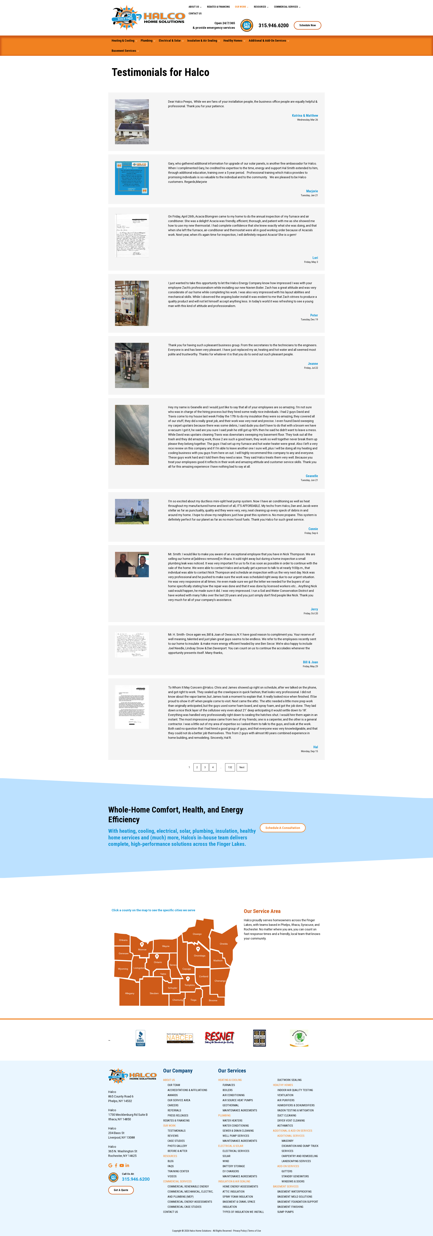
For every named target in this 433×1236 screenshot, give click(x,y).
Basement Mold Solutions (294, 1196)
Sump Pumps (285, 1212)
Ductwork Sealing (289, 1080)
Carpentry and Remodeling (300, 1156)
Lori (315, 258)
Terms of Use (254, 1230)
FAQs (171, 1166)
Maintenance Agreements (240, 1110)
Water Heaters (232, 1120)
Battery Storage (234, 1166)
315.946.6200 (274, 25)
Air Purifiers (285, 1100)
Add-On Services (288, 1166)
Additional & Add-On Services (267, 40)
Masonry (287, 1140)
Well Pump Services (236, 1135)
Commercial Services (286, 6)
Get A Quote (121, 1190)
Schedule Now (307, 25)
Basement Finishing (290, 1206)
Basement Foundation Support (297, 1201)
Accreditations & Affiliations (187, 1090)
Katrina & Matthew (305, 115)
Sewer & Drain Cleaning (238, 1130)
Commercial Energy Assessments (190, 1201)
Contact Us (195, 13)
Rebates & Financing (218, 6)
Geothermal (231, 1105)
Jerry (314, 609)
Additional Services (290, 1135)
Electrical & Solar (170, 40)
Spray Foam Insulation (238, 1196)
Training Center (178, 1171)
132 (230, 767)
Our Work (240, 6)
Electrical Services (236, 1151)
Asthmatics (285, 1125)
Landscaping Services (296, 1161)
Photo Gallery (177, 1146)
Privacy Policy (240, 1230)
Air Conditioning (234, 1095)
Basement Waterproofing (294, 1191)
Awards (173, 1095)
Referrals (174, 1110)
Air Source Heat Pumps (238, 1100)
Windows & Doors (293, 1181)
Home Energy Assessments (240, 1186)
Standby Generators (295, 1176)
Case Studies (176, 1140)
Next (242, 767)
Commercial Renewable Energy (188, 1186)
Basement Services (124, 50)
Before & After (177, 1151)
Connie (313, 529)
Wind (226, 1161)
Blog (171, 1161)
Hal (315, 747)
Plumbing (146, 40)
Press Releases (178, 1115)
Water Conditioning (236, 1125)
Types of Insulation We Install (243, 1212)
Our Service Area (179, 1100)
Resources (260, 6)
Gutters (287, 1171)
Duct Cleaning (286, 1115)
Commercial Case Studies (184, 1206)
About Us (194, 6)
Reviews (173, 1135)
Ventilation (285, 1095)
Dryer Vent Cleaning (291, 1120)
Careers (173, 1105)
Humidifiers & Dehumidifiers (296, 1105)
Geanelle (312, 476)
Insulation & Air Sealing (202, 40)
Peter (314, 315)
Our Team (174, 1085)
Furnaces (229, 1085)
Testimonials (177, 1130)
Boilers (228, 1090)
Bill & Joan (310, 662)
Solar (226, 1156)
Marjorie (312, 191)
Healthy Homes (232, 40)
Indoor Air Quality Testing (295, 1090)
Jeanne (313, 364)
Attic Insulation (233, 1191)
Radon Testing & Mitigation (295, 1110)
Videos (172, 1176)
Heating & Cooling (123, 40)
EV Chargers (231, 1171)
